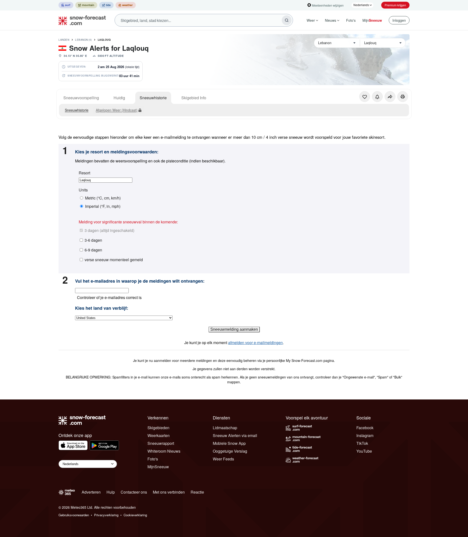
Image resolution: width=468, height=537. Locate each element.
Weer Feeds (223, 459)
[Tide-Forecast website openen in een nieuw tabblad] (106, 5)
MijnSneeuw (158, 466)
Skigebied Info (193, 97)
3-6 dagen (93, 240)
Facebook (364, 427)
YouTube (364, 451)
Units (83, 190)
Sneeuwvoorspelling (81, 97)
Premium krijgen (395, 5)
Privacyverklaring (106, 515)
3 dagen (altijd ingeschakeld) (109, 230)
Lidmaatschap (225, 427)
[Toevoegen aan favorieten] (364, 96)
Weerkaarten (158, 435)
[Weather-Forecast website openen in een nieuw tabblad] (126, 5)
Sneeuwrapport (160, 443)
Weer (311, 20)
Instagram (364, 435)
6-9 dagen (93, 250)
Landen (63, 39)
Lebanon (83, 39)
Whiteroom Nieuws (163, 451)
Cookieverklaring (135, 515)
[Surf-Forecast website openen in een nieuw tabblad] (65, 5)
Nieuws (330, 20)
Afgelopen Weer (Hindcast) (116, 110)
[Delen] (390, 96)
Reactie (197, 492)
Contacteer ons (134, 492)
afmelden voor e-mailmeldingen (255, 342)
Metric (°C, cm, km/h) (103, 198)
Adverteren (91, 492)
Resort (84, 172)
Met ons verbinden (169, 492)
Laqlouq (104, 39)
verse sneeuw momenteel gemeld (114, 259)
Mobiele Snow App (229, 443)
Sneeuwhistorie (153, 97)
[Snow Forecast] (80, 20)
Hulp (111, 492)
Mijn (372, 20)
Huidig (119, 97)
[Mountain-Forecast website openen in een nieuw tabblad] (86, 5)
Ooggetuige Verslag (230, 451)
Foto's (351, 20)
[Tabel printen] (402, 96)
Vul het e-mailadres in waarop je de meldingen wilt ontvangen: (140, 281)
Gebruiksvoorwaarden (73, 515)
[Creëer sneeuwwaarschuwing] (377, 96)
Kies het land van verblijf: (101, 308)
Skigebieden (158, 427)
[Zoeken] (287, 20)
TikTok (362, 443)
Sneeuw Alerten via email (235, 435)
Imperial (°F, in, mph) (102, 206)
